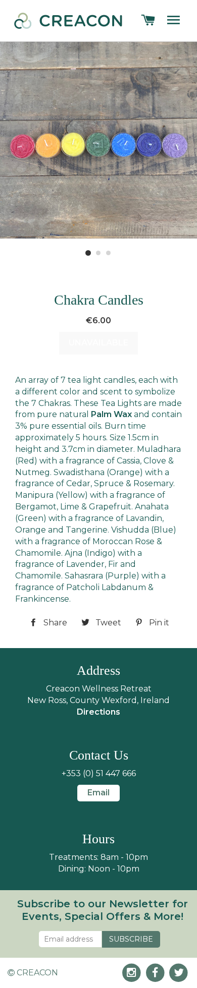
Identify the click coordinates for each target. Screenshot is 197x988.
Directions (98, 712)
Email (98, 792)
